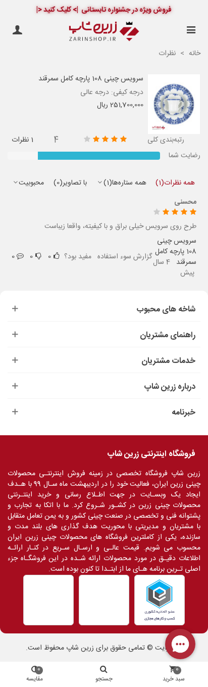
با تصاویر (70, 183)
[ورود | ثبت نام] (17, 31)
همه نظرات (175, 183)
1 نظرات (22, 140)
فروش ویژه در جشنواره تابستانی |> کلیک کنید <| (104, 10)
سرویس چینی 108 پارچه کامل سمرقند (90, 79)
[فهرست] (190, 31)
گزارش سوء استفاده (124, 257)
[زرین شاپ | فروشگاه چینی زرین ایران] (104, 31)
